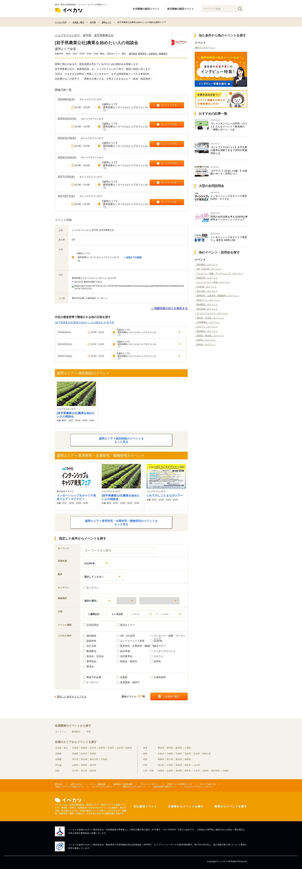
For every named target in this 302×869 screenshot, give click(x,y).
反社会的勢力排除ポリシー (165, 787)
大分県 (196, 770)
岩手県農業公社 (104, 35)
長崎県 (179, 770)
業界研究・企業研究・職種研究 (152, 53)
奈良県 (196, 753)
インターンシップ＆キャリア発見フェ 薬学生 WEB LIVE (228, 238)
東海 (145, 748)
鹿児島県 (215, 770)
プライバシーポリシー (149, 784)
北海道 (75, 748)
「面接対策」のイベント (206, 278)
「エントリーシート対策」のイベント (212, 282)
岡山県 (161, 765)
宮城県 (111, 748)
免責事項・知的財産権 (122, 784)
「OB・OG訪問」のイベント (208, 269)
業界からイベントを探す (230, 806)
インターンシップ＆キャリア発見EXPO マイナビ (228, 197)
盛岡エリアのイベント (205, 47)
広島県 (170, 765)
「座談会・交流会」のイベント (209, 318)
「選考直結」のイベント (206, 331)
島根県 (179, 765)
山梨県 (75, 765)
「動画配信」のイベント (206, 304)
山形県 (120, 748)
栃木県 (84, 753)
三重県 (188, 748)
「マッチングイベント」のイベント (211, 313)
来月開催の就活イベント (180, 8)
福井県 (93, 770)
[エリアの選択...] (159, 600)
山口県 (196, 765)
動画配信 (76, 731)
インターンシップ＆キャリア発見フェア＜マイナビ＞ (76, 497)
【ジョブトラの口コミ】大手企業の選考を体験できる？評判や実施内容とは (228, 150)
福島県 (128, 748)
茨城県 (75, 753)
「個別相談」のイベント (206, 264)
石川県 (75, 770)
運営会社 (59, 784)
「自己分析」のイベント (206, 291)
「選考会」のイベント (205, 344)
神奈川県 (94, 759)
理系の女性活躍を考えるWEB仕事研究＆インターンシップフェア (229, 218)
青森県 (84, 748)
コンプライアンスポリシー (103, 787)
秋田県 (102, 748)
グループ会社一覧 (207, 784)
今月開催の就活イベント (146, 8)
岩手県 (87, 35)
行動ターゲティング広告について (69, 787)
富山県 (84, 770)
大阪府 (161, 753)
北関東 (58, 753)
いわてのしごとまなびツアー (165, 495)
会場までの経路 (134, 257)
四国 (145, 759)
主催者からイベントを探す (186, 806)
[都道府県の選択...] (126, 600)
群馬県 (93, 753)
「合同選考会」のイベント (207, 322)
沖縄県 (225, 770)
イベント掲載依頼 (97, 784)
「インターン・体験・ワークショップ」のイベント (219, 273)
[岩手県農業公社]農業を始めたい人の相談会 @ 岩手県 (84, 322)
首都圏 (58, 759)
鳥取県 (188, 765)
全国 (88, 731)
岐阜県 (179, 748)
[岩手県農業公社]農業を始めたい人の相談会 (76, 415)
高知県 (179, 759)
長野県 (84, 765)
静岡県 (170, 748)
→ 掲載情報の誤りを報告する (169, 308)
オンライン (60, 731)
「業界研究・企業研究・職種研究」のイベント (217, 296)
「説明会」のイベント (205, 340)
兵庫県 (170, 753)
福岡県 (161, 770)
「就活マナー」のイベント (207, 300)
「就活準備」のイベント (206, 309)
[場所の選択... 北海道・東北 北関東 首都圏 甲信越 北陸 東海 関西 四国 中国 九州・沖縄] (98, 600)
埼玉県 (75, 759)
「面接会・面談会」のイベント (209, 335)
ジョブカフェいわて (67, 35)
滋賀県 (188, 753)
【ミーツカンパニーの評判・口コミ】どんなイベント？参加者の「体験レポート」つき (228, 126)
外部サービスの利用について (179, 784)
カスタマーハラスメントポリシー (198, 787)
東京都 (84, 759)
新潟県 (93, 765)
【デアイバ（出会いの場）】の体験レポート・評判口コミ (228, 172)
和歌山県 (206, 753)
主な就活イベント (145, 806)
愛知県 (161, 748)
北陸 (57, 770)
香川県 (170, 759)
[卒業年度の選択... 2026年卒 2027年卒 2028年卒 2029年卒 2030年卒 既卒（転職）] (97, 563)
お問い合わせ (76, 784)
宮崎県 (205, 770)
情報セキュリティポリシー (134, 787)
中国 (145, 765)
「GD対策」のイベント (206, 287)
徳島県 (188, 759)
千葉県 (104, 759)
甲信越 (58, 765)
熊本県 (188, 770)
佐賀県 (170, 770)
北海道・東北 (61, 748)
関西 (145, 753)
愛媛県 (161, 759)
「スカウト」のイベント (206, 326)
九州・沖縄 (148, 770)
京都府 (179, 753)
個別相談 (133, 53)
